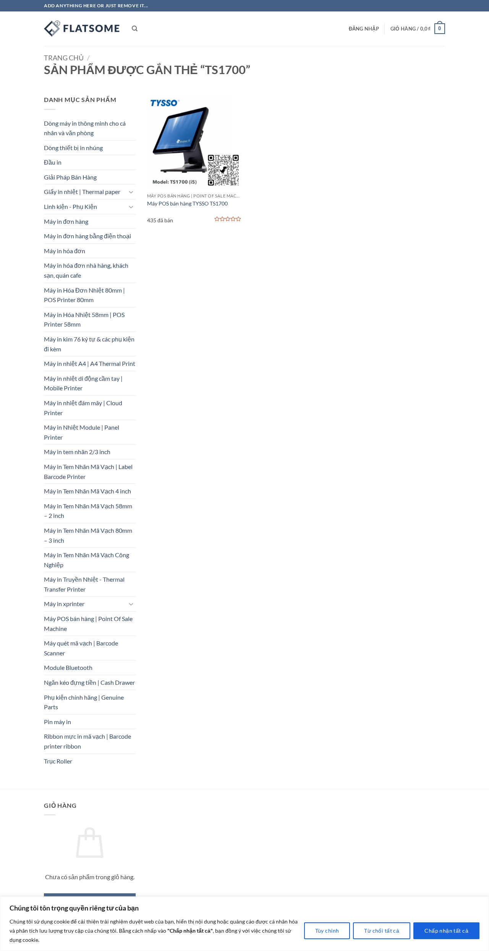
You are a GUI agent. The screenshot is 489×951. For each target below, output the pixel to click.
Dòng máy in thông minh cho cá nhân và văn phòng (85, 128)
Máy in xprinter (64, 603)
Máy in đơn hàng (66, 221)
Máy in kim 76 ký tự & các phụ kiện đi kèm (89, 344)
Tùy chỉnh (327, 930)
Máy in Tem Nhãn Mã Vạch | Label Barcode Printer (88, 471)
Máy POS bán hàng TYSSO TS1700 (187, 203)
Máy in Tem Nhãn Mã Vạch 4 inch (87, 491)
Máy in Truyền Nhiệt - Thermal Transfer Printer (84, 584)
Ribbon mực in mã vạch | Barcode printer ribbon (87, 741)
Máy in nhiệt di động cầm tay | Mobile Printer (83, 383)
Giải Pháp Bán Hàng (70, 177)
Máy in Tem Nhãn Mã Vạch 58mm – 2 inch (88, 510)
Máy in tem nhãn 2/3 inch (77, 451)
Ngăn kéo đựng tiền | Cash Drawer (89, 682)
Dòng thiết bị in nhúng (73, 147)
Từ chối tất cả (381, 930)
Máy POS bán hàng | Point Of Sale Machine (88, 623)
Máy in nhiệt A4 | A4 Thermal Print (89, 363)
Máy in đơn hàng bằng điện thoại (87, 235)
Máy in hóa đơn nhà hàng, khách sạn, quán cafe (86, 270)
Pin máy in (57, 721)
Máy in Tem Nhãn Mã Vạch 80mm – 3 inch (88, 535)
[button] (364, 28)
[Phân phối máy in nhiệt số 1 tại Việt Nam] (82, 29)
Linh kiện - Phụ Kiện (70, 206)
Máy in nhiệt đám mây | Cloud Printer (83, 407)
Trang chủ (64, 57)
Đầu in (53, 162)
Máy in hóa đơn (64, 250)
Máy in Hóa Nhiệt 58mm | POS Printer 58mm (84, 319)
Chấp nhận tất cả (446, 930)
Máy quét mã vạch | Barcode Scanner (81, 648)
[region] (244, 923)
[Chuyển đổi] (131, 191)
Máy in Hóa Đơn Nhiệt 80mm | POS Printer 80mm (84, 295)
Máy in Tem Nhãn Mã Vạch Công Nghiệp (86, 559)
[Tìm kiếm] (135, 28)
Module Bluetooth (68, 667)
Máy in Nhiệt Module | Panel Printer (81, 432)
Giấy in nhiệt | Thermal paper (82, 191)
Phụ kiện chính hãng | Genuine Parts (84, 702)
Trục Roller (58, 761)
